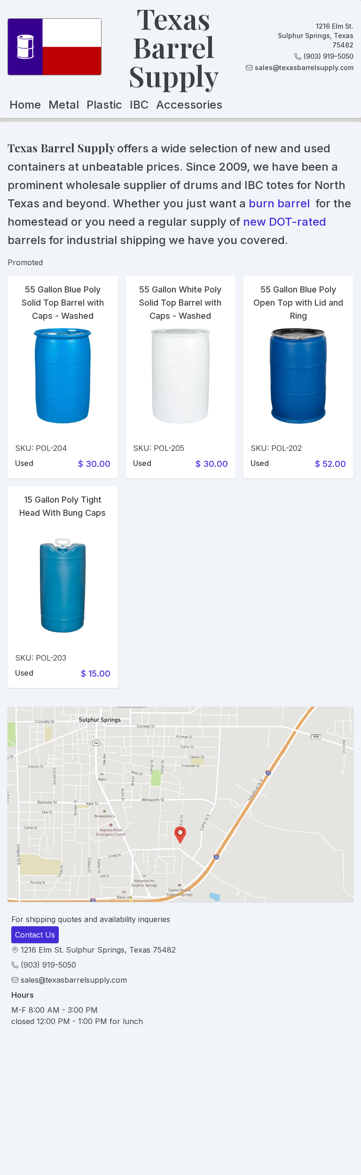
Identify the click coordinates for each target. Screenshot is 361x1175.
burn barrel (279, 203)
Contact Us (35, 934)
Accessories (189, 104)
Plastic (104, 104)
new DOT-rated (284, 222)
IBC (139, 104)
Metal (63, 104)
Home (25, 104)
